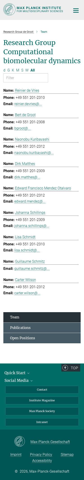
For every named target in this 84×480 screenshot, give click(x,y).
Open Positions (22, 338)
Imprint (16, 454)
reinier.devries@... (28, 104)
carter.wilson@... (27, 293)
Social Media (17, 380)
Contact (42, 389)
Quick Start (15, 373)
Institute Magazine (42, 400)
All (32, 70)
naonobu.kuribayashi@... (34, 153)
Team (14, 317)
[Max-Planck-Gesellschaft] (22, 441)
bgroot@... (22, 128)
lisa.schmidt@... (27, 250)
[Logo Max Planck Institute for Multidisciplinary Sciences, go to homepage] (33, 9)
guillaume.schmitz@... (32, 268)
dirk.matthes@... (27, 177)
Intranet (42, 422)
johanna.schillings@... (31, 226)
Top (74, 368)
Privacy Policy (41, 454)
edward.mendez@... (29, 201)
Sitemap (67, 454)
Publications (20, 328)
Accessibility (42, 460)
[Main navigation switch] (75, 10)
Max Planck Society (42, 411)
